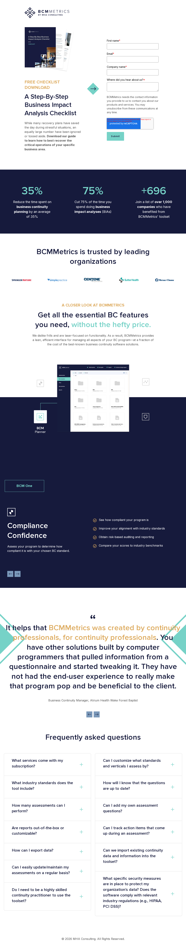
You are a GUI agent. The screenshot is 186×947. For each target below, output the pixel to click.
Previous (10, 574)
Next (18, 574)
